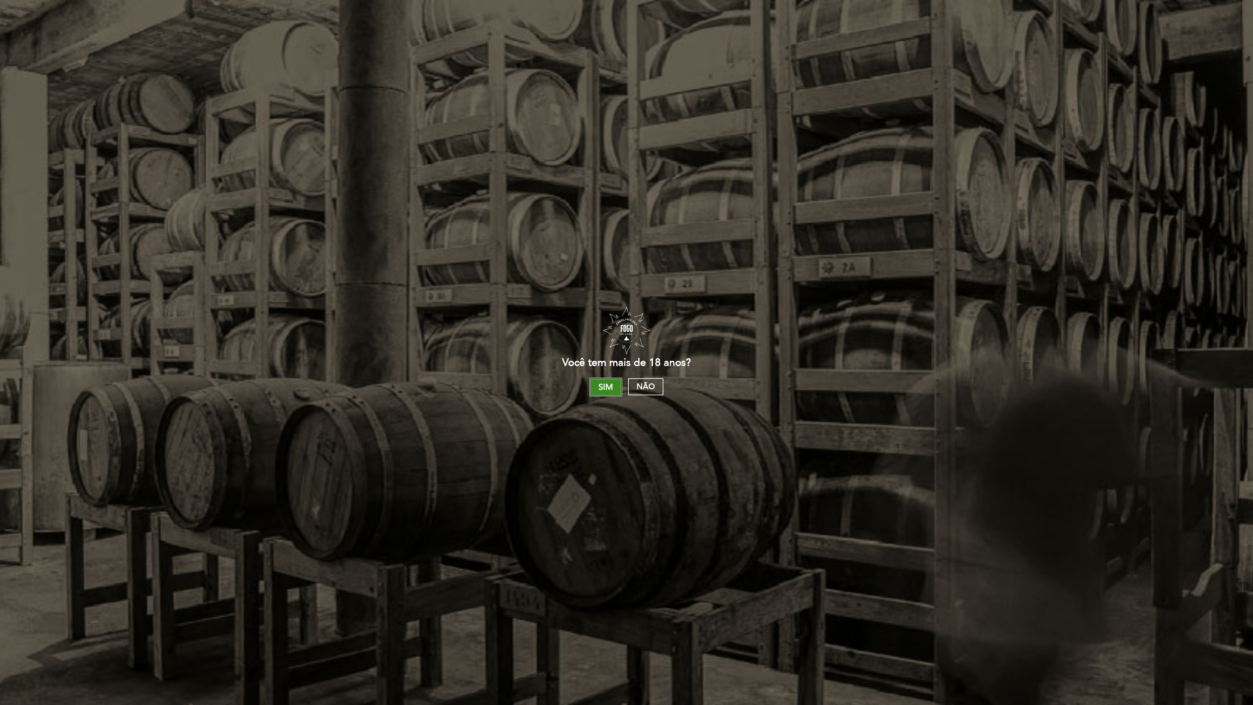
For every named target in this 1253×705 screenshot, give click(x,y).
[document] (626, 352)
